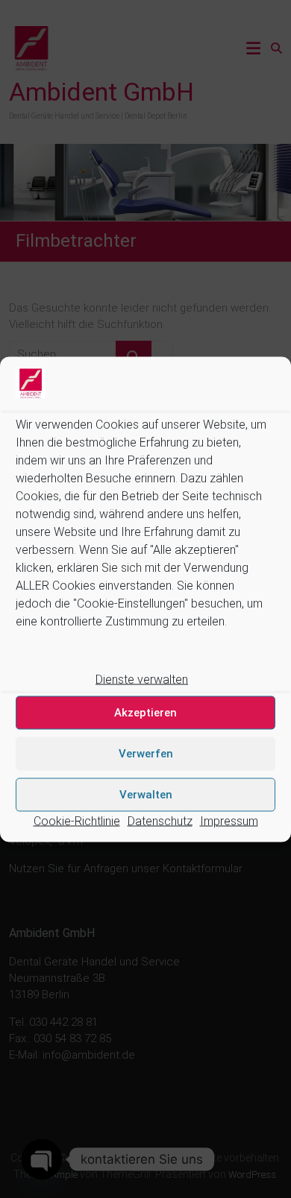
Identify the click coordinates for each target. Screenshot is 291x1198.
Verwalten (145, 794)
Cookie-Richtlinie (77, 820)
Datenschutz (160, 820)
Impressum (229, 820)
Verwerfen (146, 753)
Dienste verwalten (142, 679)
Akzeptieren (145, 712)
